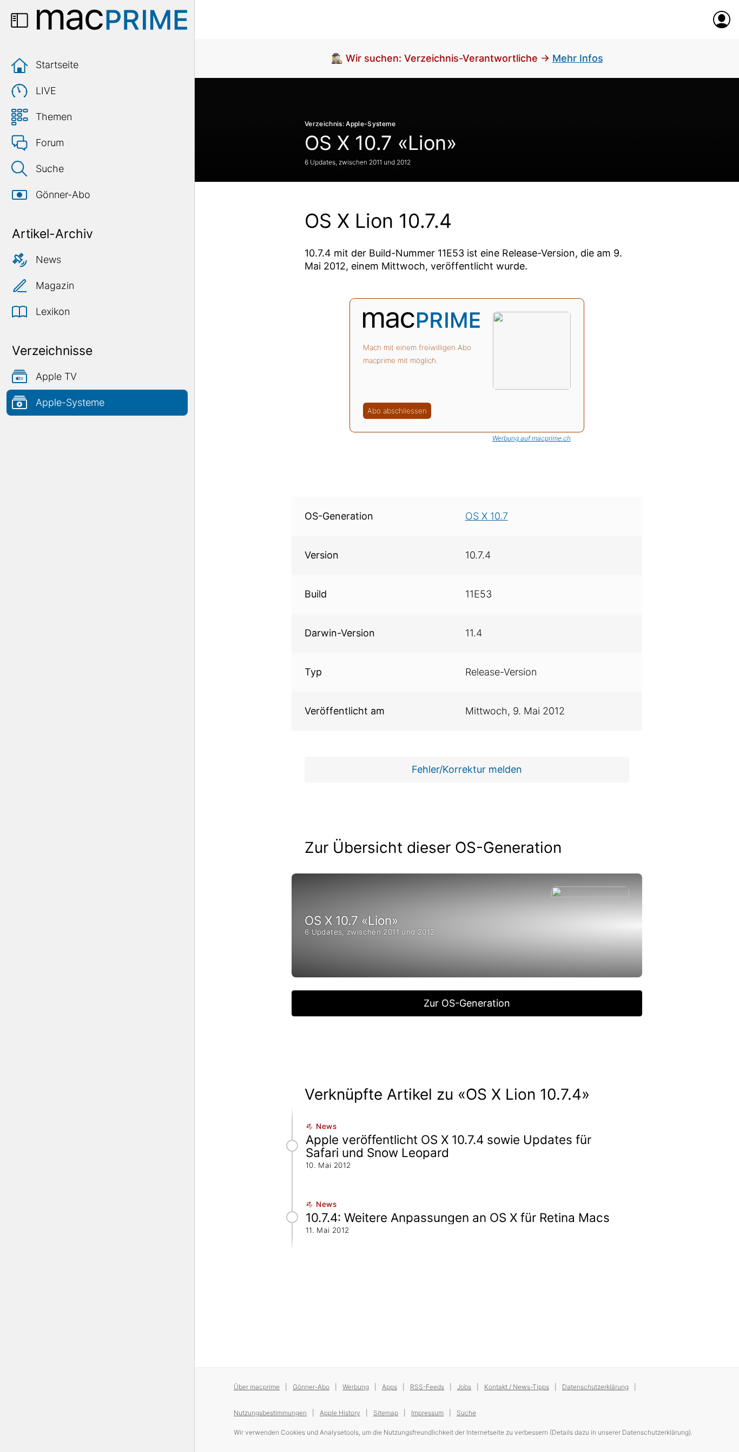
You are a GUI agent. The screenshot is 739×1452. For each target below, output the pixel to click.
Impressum (427, 1413)
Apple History (340, 1413)
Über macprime (257, 1387)
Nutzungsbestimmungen (270, 1413)
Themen (54, 116)
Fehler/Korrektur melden (467, 769)
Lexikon (53, 311)
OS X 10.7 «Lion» (381, 143)
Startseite (57, 64)
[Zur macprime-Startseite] (112, 19)
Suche (50, 168)
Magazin (55, 285)
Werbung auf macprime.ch (531, 438)
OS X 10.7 (486, 516)
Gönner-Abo (63, 194)
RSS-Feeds (427, 1387)
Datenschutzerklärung (595, 1387)
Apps (389, 1387)
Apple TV (56, 376)
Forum (50, 142)
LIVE (46, 90)
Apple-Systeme (70, 402)
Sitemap (385, 1413)
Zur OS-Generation (467, 1003)
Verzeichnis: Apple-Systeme (350, 124)
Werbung (355, 1387)
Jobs (464, 1387)
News (48, 259)
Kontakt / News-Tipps (516, 1387)
